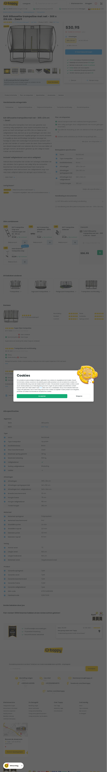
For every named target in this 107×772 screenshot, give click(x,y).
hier (41, 388)
